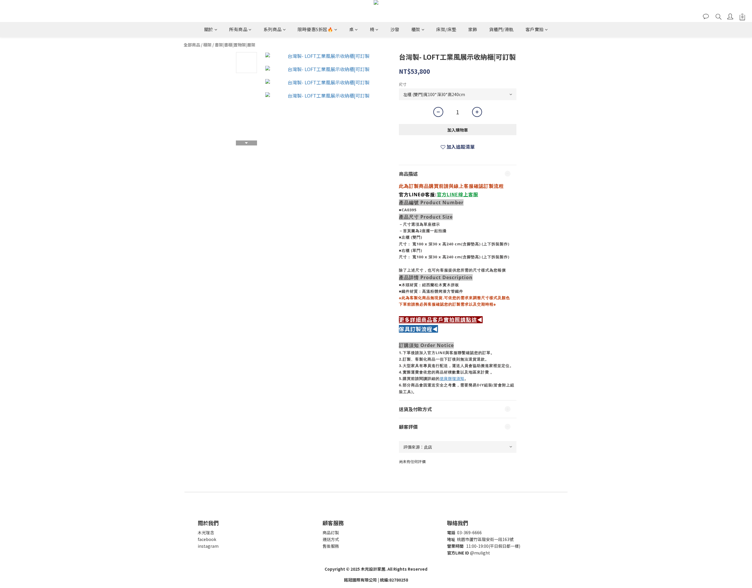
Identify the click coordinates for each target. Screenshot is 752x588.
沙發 (395, 29)
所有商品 (238, 29)
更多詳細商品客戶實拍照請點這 (438, 319)
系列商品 (272, 29)
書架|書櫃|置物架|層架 (235, 45)
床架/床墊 (446, 29)
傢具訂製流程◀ (418, 329)
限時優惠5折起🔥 (315, 29)
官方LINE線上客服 (457, 194)
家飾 (472, 29)
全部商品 (192, 45)
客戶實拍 (535, 29)
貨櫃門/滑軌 (501, 29)
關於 (208, 29)
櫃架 (415, 29)
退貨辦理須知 (452, 378)
